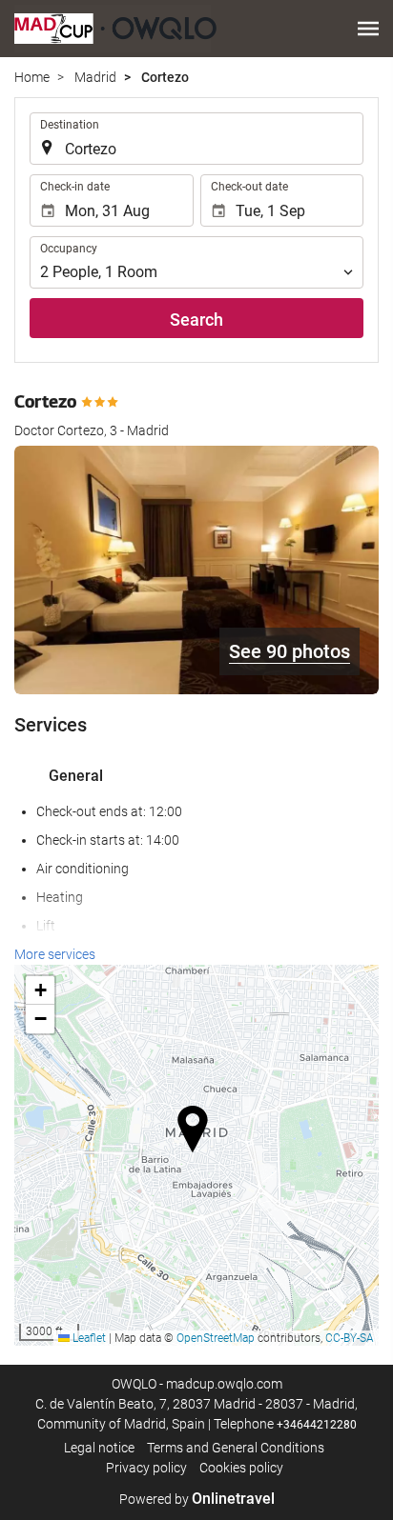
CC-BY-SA (349, 1338)
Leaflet (88, 1338)
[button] (368, 28)
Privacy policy (146, 1467)
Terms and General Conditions (235, 1447)
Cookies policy (241, 1467)
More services (54, 954)
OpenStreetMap (215, 1338)
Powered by (197, 1499)
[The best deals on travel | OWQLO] (115, 28)
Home (32, 77)
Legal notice (99, 1447)
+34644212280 (317, 1424)
